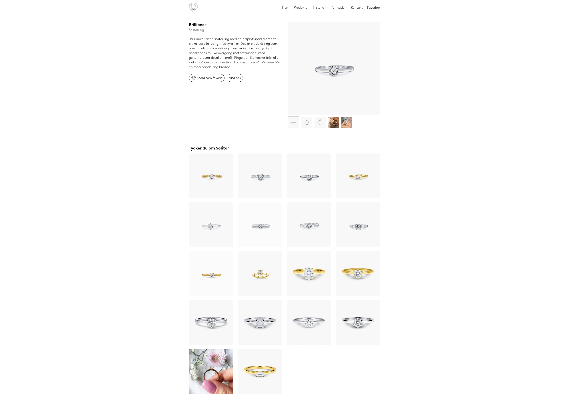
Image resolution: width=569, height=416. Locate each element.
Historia (318, 7)
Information (338, 7)
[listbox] (334, 68)
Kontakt (357, 7)
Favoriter (373, 7)
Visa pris (235, 78)
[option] (334, 68)
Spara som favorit (209, 78)
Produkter (301, 7)
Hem (285, 7)
